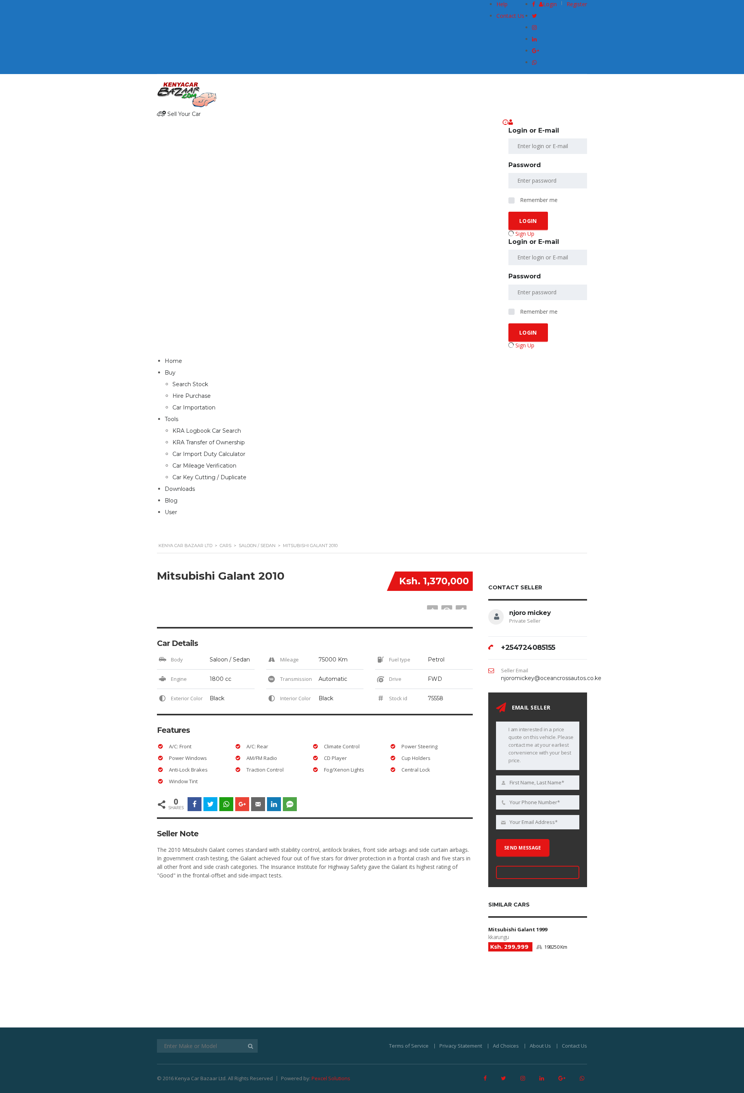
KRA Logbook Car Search (206, 430)
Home (173, 360)
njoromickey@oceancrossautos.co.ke (551, 678)
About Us (540, 1045)
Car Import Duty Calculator (208, 454)
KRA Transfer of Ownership (208, 442)
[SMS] (290, 804)
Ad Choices (506, 1045)
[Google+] (242, 804)
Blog (171, 500)
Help (502, 4)
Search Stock (190, 384)
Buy (170, 372)
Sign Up (524, 233)
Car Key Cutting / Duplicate (209, 477)
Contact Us (510, 15)
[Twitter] (210, 804)
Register (577, 4)
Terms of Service (409, 1045)
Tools (171, 419)
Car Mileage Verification (204, 465)
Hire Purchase (191, 395)
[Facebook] (195, 804)
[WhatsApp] (226, 804)
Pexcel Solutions (331, 1078)
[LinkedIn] (274, 804)
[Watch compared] (505, 122)
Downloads (180, 488)
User (171, 512)
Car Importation (193, 407)
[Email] (258, 804)
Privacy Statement (460, 1045)
